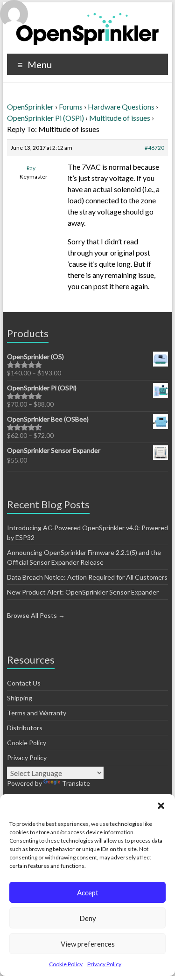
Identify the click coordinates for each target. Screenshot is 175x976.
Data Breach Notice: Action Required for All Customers (87, 577)
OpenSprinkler (30, 106)
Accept (87, 892)
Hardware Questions (121, 106)
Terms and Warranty (36, 713)
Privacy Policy (104, 964)
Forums (71, 106)
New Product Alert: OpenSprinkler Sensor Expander (83, 592)
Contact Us (24, 683)
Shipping (19, 698)
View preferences (88, 944)
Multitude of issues (119, 117)
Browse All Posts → (36, 615)
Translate (76, 783)
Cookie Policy (66, 964)
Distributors (24, 728)
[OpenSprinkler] (87, 28)
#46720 (154, 147)
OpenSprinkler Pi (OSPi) (45, 117)
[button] (161, 805)
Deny (87, 918)
